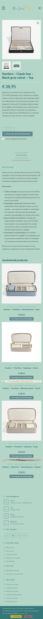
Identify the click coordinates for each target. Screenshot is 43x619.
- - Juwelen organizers (18, 306)
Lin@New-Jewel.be (17, 517)
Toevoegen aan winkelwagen (17, 134)
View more (24, 613)
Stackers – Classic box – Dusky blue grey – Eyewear (21, 467)
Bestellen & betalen (12, 570)
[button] (38, 23)
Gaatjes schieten (11, 554)
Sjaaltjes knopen (11, 601)
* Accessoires (27, 306)
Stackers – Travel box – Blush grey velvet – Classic (21, 388)
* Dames (34, 306)
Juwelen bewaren (12, 588)
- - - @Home (9, 464)
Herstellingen (10, 561)
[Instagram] (19, 535)
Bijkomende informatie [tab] (21, 160)
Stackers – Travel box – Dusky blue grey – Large (21, 309)
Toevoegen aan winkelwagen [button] (21, 319)
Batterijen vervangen (13, 558)
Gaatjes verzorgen (12, 584)
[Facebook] (13, 535)
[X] (7, 535)
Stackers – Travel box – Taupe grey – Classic (21, 368)
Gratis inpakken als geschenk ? (16, 139)
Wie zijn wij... (10, 547)
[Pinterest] (25, 535)
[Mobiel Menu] (40, 8)
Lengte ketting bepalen (13, 595)
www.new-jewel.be (17, 524)
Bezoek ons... (10, 551)
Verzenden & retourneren (14, 574)
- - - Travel (9, 306)
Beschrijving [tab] (21, 155)
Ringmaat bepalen (12, 591)
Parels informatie (12, 598)
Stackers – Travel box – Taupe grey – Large (22, 447)
